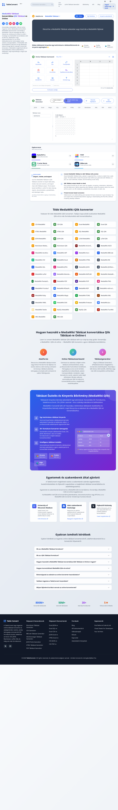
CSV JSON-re (53, 641)
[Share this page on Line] (20, 23)
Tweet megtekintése (102, 516)
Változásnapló (76, 632)
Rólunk (74, 635)
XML (96, 107)
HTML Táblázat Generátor (34, 645)
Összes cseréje (53, 90)
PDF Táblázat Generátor (34, 648)
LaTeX (64, 107)
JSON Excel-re (53, 635)
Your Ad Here (98, 632)
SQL (57, 107)
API (93, 4)
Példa (80, 16)
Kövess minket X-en (57, 100)
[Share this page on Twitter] (7, 23)
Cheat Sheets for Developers (103, 628)
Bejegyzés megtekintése (74, 519)
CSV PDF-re (52, 644)
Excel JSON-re (53, 625)
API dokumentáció (78, 628)
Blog (99, 4)
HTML (72, 107)
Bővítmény (86, 4)
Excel (42, 107)
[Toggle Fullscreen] (113, 57)
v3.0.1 (21, 3)
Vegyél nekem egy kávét (108, 6)
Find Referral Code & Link (102, 625)
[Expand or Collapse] (110, 57)
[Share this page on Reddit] (10, 23)
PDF (103, 107)
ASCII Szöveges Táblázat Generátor (34, 638)
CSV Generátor (31, 631)
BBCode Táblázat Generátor (35, 634)
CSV (79, 107)
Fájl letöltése (108, 100)
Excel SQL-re (53, 628)
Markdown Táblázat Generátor (32, 626)
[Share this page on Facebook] (3, 23)
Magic (50, 107)
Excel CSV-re (53, 632)
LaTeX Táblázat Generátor (72, 4)
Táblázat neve (36, 113)
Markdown (88, 107)
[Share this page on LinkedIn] (17, 23)
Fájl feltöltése (91, 16)
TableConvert (31, 658)
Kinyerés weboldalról (106, 16)
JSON (35, 107)
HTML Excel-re (53, 638)
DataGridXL (110, 88)
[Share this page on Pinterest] (13, 23)
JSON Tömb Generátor (33, 642)
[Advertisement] (15, 68)
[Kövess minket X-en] (5, 646)
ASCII (109, 107)
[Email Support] (10, 646)
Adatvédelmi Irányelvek (79, 641)
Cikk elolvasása (42, 519)
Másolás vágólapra (93, 100)
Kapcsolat (75, 638)
